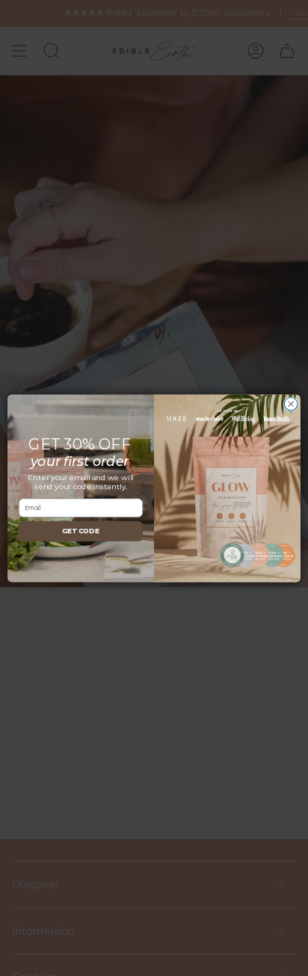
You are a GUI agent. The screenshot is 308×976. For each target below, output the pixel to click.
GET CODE (80, 531)
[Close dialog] (291, 404)
